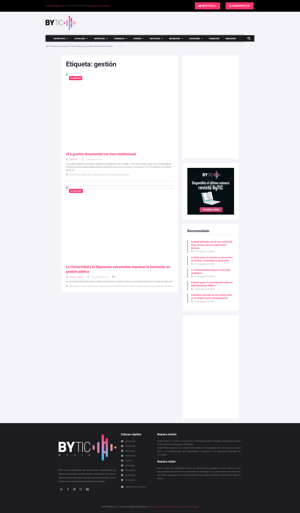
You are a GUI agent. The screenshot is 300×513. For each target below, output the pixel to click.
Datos (90, 175)
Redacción (73, 159)
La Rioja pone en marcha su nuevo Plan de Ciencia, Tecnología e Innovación (211, 259)
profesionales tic (143, 286)
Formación (75, 78)
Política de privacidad (158, 507)
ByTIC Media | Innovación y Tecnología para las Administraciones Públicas (79, 46)
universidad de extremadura (162, 286)
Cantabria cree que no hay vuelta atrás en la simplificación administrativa (211, 296)
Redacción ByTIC (76, 277)
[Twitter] (74, 489)
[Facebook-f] (68, 489)
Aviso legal (193, 507)
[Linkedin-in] (61, 489)
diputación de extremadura (109, 286)
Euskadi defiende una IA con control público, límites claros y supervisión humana (212, 245)
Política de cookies (178, 507)
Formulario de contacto (98, 6)
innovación (125, 175)
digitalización (98, 175)
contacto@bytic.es (55, 6)
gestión (117, 175)
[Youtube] (87, 489)
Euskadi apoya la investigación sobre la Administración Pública (212, 284)
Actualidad (76, 191)
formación (109, 175)
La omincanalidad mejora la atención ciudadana (210, 271)
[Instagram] (81, 489)
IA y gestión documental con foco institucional (101, 154)
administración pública (78, 175)
